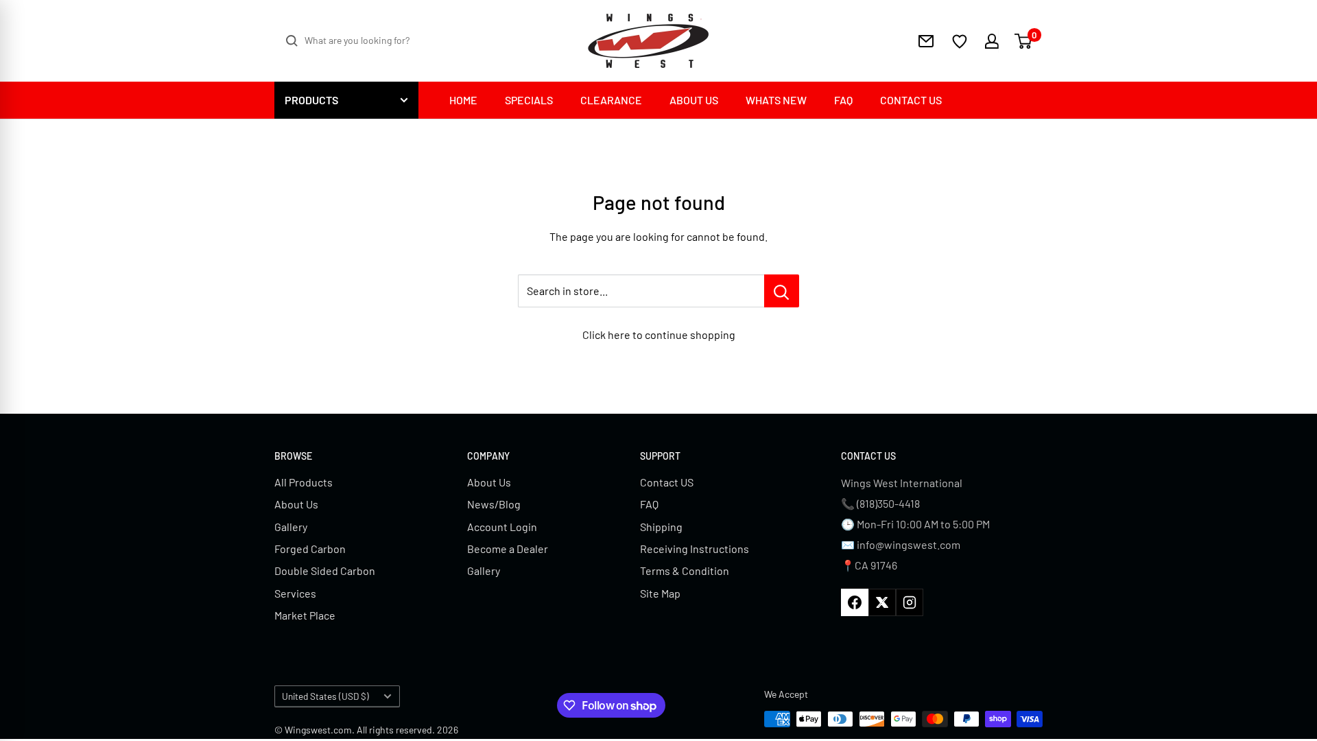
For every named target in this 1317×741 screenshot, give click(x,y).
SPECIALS (529, 99)
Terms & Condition (684, 570)
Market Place (304, 615)
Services (295, 593)
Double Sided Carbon (324, 570)
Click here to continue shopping (658, 334)
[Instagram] (909, 602)
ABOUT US (693, 99)
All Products (303, 482)
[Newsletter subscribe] (926, 41)
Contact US (666, 482)
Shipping (661, 526)
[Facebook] (854, 602)
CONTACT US (911, 99)
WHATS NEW (776, 99)
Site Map (660, 593)
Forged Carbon (310, 548)
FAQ (843, 99)
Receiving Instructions (694, 548)
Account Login (502, 526)
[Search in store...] (781, 290)
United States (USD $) (325, 696)
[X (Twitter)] (882, 602)
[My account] (983, 41)
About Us (296, 503)
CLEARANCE (611, 99)
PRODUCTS (311, 99)
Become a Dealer (507, 548)
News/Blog (494, 503)
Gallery (290, 526)
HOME (463, 99)
